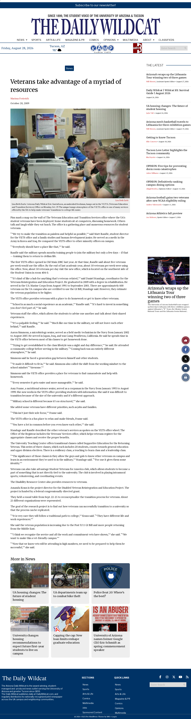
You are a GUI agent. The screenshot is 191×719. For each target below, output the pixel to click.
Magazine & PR (74, 40)
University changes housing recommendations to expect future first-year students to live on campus (28, 644)
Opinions (110, 40)
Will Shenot (150, 81)
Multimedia (130, 40)
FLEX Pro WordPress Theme (93, 716)
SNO (108, 716)
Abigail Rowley (152, 189)
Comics (94, 40)
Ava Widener (151, 217)
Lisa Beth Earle (121, 200)
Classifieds (166, 40)
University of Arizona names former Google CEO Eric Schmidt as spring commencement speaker (109, 643)
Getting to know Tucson (160, 137)
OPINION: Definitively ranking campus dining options (164, 183)
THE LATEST (155, 65)
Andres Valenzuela (153, 204)
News (20, 40)
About (147, 40)
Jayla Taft (150, 113)
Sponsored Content (92, 712)
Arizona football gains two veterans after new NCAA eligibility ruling (167, 199)
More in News (22, 559)
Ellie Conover (151, 141)
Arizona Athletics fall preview (164, 213)
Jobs (85, 707)
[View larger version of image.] (70, 153)
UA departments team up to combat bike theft (70, 594)
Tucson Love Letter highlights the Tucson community (166, 152)
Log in (114, 716)
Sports (36, 40)
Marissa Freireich (19, 98)
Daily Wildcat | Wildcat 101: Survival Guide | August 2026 (167, 92)
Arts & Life (53, 40)
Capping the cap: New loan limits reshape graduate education (67, 639)
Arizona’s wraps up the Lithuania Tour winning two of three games (166, 76)
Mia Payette (150, 157)
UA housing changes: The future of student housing (29, 596)
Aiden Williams (152, 173)
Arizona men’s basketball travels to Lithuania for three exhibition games (168, 123)
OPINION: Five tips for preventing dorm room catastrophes (166, 167)
